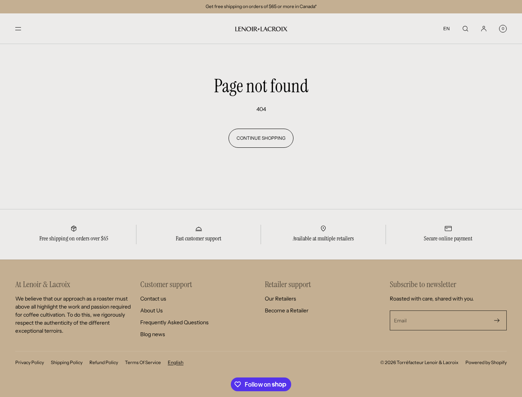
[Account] (483, 28)
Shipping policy (67, 362)
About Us (151, 310)
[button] (465, 28)
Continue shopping (261, 138)
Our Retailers (280, 298)
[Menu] (24, 28)
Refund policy (103, 362)
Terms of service (143, 362)
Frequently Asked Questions (174, 322)
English (175, 362)
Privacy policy (29, 362)
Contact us (153, 298)
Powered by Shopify (486, 362)
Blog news (152, 334)
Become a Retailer (286, 310)
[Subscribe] (496, 320)
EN (446, 28)
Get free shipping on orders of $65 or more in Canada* (261, 6)
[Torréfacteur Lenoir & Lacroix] (261, 28)
